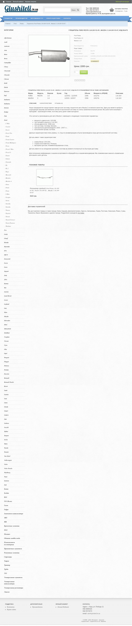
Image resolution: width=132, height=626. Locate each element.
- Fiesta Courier (9, 139)
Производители (21, 18)
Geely (6, 234)
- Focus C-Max (9, 149)
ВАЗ (5, 497)
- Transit (7, 216)
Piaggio (6, 362)
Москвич (7, 534)
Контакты (67, 18)
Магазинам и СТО (37, 18)
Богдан (6, 493)
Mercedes (7, 320)
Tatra (5, 444)
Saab (5, 390)
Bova (5, 58)
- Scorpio (7, 197)
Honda (6, 242)
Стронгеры (8, 557)
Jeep (5, 275)
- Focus (7, 146)
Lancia (6, 292)
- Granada (8, 162)
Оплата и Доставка (53, 18)
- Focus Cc (8, 152)
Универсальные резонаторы (13, 588)
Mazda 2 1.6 (78, 40)
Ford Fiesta (77, 35)
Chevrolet (7, 71)
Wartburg (7, 472)
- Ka (6, 165)
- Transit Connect (10, 220)
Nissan (6, 341)
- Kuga (7, 172)
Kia (5, 288)
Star (5, 419)
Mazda (6, 316)
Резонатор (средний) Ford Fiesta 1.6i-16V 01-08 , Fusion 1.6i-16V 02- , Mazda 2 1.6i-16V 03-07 (44, 190)
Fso (5, 230)
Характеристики (46, 103)
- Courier (7, 127)
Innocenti (7, 259)
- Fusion (7, 155)
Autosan (7, 46)
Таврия (6, 561)
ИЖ (5, 522)
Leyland (6, 304)
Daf (5, 95)
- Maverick (8, 175)
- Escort (7, 130)
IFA (5, 251)
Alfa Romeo (8, 38)
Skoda (6, 407)
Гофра (6, 509)
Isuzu (6, 263)
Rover (6, 386)
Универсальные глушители (13, 577)
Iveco (5, 267)
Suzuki (6, 427)
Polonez (6, 366)
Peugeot (6, 357)
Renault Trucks (9, 382)
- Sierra (7, 200)
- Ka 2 (6, 168)
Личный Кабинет (63, 607)
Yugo (5, 477)
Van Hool (7, 456)
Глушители (8, 18)
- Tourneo (8, 213)
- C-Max (7, 123)
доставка (81, 213)
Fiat (5, 116)
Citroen (6, 79)
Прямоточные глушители (13, 549)
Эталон (7, 592)
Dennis (6, 108)
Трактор (7, 565)
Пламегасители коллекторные (9, 543)
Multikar (7, 333)
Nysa (5, 345)
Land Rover (8, 296)
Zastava (6, 481)
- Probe (7, 188)
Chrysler (7, 75)
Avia (5, 50)
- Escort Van (8, 133)
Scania (6, 394)
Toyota (6, 448)
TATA (6, 440)
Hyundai (7, 246)
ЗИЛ (5, 518)
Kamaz (6, 283)
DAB (5, 83)
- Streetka (7, 204)
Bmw (5, 54)
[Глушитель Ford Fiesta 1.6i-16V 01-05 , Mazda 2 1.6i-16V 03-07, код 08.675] (49, 76)
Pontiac (6, 370)
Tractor (6, 452)
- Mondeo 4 (8, 181)
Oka (5, 349)
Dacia (6, 87)
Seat (5, 398)
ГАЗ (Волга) (8, 501)
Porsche (6, 374)
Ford (5, 120)
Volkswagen (8, 460)
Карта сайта (11, 609)
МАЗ (5, 530)
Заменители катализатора (13, 514)
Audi (5, 42)
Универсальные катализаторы (9, 582)
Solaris (6, 415)
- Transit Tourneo (10, 223)
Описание (33, 103)
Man (5, 312)
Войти (118, 1)
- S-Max (7, 194)
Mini (5, 325)
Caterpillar (7, 62)
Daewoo (6, 91)
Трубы (6, 569)
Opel (5, 353)
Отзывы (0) (59, 103)
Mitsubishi (7, 329)
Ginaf (6, 238)
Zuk (5, 485)
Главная (8, 1)
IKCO (6, 255)
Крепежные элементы (11, 526)
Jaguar (6, 271)
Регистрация (125, 1)
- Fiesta (7, 136)
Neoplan (7, 337)
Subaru (6, 423)
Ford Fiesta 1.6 (78, 38)
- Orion (7, 184)
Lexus (6, 300)
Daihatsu (7, 99)
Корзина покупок (30, 1)
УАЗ (5, 573)
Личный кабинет (18, 1)
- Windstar (8, 226)
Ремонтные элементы (11, 553)
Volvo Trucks (8, 468)
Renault (6, 378)
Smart (6, 411)
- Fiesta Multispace (10, 143)
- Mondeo (8, 178)
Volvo (6, 464)
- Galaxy (7, 159)
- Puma (7, 191)
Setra (5, 403)
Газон (6, 505)
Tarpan (6, 435)
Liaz (5, 308)
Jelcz (5, 279)
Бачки (6, 489)
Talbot (6, 431)
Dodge (6, 112)
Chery (6, 67)
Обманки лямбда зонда (12, 538)
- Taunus (7, 210)
